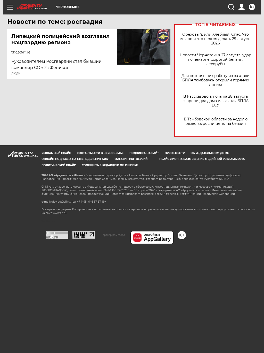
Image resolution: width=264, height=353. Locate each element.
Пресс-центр (175, 153)
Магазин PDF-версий (130, 159)
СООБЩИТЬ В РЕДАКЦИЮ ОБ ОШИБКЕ (110, 165)
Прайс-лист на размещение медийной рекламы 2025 (202, 159)
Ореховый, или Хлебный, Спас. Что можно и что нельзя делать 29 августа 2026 (215, 38)
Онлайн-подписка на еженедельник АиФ (75, 159)
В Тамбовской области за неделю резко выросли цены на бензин (216, 121)
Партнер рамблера (113, 234)
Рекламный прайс (56, 153)
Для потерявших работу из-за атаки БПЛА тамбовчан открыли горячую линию (216, 80)
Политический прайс (59, 165)
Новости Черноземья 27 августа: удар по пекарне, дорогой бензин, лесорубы (215, 59)
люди (15, 73)
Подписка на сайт (144, 153)
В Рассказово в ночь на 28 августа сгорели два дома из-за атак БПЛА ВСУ (216, 101)
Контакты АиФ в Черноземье (100, 153)
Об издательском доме (210, 153)
